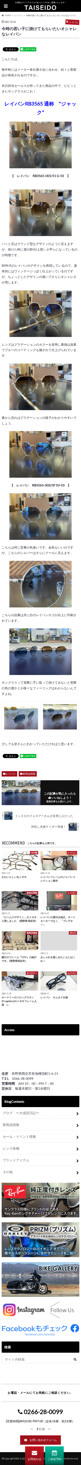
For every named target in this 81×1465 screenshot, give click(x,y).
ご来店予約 (54, 1459)
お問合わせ (34, 1459)
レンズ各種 (11, 1148)
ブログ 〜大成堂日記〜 (21, 1113)
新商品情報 (29, 773)
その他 (8, 1172)
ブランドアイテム (16, 1160)
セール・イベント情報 (19, 1136)
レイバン (11, 773)
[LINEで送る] (28, 49)
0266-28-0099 (43, 1411)
